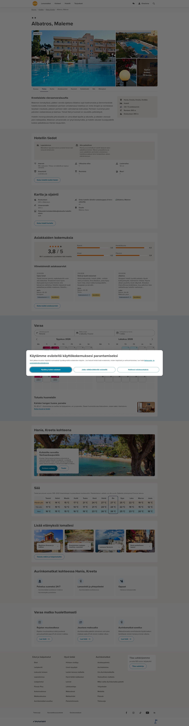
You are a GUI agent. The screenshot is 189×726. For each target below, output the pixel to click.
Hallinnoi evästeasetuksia (138, 370)
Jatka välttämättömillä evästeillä (94, 370)
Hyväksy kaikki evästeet (50, 370)
